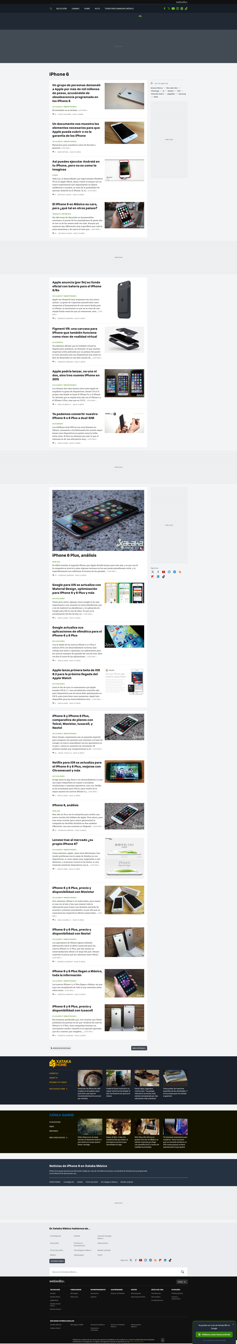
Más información (136, 1341)
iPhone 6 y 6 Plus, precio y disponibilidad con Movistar (73, 889)
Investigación (69, 1182)
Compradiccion (157, 1300)
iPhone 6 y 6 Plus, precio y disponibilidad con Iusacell (72, 1008)
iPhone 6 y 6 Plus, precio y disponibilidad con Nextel (71, 931)
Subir (180, 1282)
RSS (180, 571)
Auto (97, 8)
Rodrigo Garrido (65, 318)
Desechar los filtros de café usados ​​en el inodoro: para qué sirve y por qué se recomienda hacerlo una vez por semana (89, 1093)
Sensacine (95, 1293)
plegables (171, 94)
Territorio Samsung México (119, 8)
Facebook (164, 8)
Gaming (75, 8)
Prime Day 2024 (92, 1182)
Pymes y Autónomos (176, 1298)
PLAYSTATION (54, 1122)
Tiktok (186, 8)
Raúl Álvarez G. (64, 404)
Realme (171, 91)
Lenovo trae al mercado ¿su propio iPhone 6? (72, 841)
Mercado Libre (172, 88)
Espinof (93, 1297)
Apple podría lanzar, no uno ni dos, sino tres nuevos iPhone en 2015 (76, 375)
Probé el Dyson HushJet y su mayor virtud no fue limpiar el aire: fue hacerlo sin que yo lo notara (118, 1092)
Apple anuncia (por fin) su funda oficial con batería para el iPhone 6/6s (76, 286)
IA (163, 91)
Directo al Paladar (118, 1293)
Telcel (100, 1255)
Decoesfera (155, 1297)
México (53, 1255)
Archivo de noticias (61, 1048)
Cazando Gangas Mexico (104, 1237)
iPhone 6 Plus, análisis (74, 555)
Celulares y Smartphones (64, 107)
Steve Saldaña (64, 114)
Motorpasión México (136, 1325)
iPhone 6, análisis (65, 805)
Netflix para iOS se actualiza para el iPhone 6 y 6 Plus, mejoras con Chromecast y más (77, 766)
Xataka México (56, 1324)
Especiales (54, 1243)
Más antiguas (139, 1048)
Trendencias (156, 1293)
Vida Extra (74, 1297)
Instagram (177, 8)
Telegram (175, 571)
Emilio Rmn (63, 443)
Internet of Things (58, 1082)
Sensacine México (98, 1324)
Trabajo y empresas (61, 214)
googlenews (181, 8)
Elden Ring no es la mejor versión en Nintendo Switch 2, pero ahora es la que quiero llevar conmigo (90, 1141)
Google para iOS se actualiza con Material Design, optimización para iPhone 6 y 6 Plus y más (76, 588)
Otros (55, 175)
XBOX (51, 1126)
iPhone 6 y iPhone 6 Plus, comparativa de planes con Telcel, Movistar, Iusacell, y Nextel (72, 721)
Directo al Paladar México (118, 1325)
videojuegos (79, 1255)
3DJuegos (74, 1293)
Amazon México (157, 88)
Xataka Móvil (55, 1297)
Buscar (182, 1272)
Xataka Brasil (55, 1328)
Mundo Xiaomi (55, 1309)
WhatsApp (155, 91)
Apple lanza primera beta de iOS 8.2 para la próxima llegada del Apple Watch (76, 674)
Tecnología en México (109, 1182)
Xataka (53, 1293)
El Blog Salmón (177, 1293)
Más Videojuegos (57, 1137)
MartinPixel (63, 152)
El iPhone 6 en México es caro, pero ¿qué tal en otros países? (74, 206)
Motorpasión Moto (138, 1297)
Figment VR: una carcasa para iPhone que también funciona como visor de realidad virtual (74, 332)
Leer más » (83, 110)
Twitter (168, 8)
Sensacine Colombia (95, 1329)
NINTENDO (53, 1131)
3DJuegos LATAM (76, 1324)
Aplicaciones (58, 598)
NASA (156, 97)
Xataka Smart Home (55, 1304)
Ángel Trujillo (65, 753)
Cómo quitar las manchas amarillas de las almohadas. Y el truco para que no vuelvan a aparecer (175, 1092)
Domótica (53, 1073)
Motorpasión (136, 1293)
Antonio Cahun (64, 194)
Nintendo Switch (157, 94)
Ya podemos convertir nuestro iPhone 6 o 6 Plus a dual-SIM (75, 415)
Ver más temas (57, 1261)
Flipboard (153, 576)
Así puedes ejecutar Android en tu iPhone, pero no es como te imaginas (76, 165)
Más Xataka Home (57, 1088)
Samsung (182, 94)
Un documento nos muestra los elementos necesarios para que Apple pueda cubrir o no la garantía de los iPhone (76, 129)
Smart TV (53, 1077)
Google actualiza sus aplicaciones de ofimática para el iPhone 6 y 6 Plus (77, 631)
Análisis (56, 562)
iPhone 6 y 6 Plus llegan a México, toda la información (77, 973)
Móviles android (127, 1182)
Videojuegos (61, 1115)
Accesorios (57, 342)
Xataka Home (61, 1063)
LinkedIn (158, 576)
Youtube (173, 8)
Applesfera (54, 1300)
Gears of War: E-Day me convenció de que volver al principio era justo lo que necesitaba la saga (117, 1141)
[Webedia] (182, 1)
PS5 (178, 91)
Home (87, 8)
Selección (61, 8)
